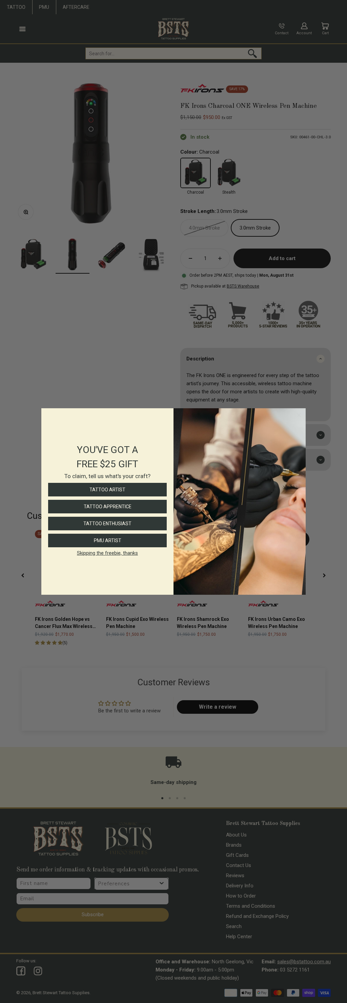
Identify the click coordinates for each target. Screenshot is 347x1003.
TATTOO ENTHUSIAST (107, 523)
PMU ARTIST (107, 540)
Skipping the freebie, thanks (107, 553)
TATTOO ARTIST (107, 489)
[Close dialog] (299, 415)
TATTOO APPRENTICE (107, 506)
